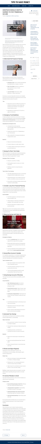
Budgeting (24, 5)
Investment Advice (16, 5)
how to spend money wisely (19, 250)
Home (9, 5)
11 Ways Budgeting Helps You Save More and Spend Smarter (34, 33)
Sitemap (31, 442)
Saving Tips (31, 5)
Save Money (16, 15)
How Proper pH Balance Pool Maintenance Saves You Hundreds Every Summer (34, 50)
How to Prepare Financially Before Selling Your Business (34, 44)
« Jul (31, 72)
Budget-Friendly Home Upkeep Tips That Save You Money (34, 38)
